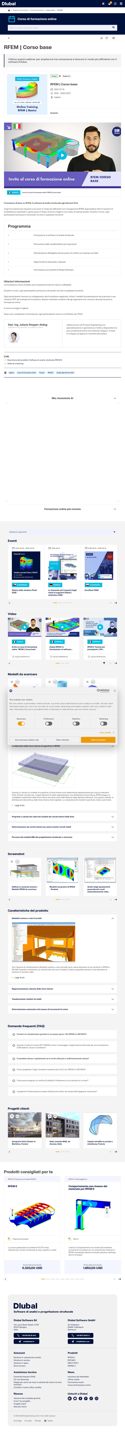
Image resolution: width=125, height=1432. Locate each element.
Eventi (12, 541)
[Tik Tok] (91, 1399)
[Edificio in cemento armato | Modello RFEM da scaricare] (25, 870)
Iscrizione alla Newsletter (78, 1377)
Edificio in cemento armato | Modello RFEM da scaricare (24, 888)
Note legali (18, 1421)
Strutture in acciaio (22, 1360)
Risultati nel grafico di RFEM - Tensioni (62, 888)
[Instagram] (97, 1399)
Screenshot (16, 854)
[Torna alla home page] (9, 3)
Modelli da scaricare (22, 674)
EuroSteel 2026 (92, 590)
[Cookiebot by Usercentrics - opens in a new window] (98, 691)
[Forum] (70, 1399)
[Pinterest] (86, 1399)
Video (12, 614)
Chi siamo (28, 1421)
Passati (54, 76)
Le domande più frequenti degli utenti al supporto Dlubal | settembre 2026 (62, 592)
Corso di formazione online (26, 373)
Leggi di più (20, 805)
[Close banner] (115, 691)
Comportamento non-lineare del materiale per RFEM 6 (87, 1187)
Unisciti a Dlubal (78, 1394)
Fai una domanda (21, 1379)
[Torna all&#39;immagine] (17, 682)
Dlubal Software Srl (25, 1320)
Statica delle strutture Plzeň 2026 (24, 591)
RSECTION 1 (73, 1363)
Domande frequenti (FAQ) (26, 1026)
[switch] (48, 723)
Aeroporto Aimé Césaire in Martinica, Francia (24, 1142)
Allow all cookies (98, 740)
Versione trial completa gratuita (27, 1398)
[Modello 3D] (12, 682)
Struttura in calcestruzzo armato (27, 1357)
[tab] (58, 899)
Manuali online (20, 1407)
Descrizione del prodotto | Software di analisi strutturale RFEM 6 (34, 360)
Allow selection (62, 740)
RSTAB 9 (71, 1360)
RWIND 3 (72, 1366)
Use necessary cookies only (27, 740)
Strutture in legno (21, 1363)
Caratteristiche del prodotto (28, 910)
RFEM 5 (50, 373)
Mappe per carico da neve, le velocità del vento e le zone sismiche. (38, 1383)
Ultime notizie (73, 1379)
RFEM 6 (12, 1186)
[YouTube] (75, 1399)
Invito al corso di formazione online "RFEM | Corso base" (41, 192)
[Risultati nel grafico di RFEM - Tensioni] (62, 870)
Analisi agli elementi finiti (65, 373)
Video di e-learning (15, 363)
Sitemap (38, 1421)
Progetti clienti (18, 1108)
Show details (105, 732)
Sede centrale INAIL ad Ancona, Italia (60, 1142)
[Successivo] (115, 602)
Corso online (50, 10)
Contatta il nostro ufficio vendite (27, 1387)
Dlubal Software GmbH (81, 1320)
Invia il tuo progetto (22, 1401)
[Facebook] (80, 1399)
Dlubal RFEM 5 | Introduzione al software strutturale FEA (60, 648)
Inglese (11, 373)
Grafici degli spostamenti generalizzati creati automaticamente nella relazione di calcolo (98, 889)
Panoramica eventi (76, 1382)
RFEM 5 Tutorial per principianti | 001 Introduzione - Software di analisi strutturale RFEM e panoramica (99, 648)
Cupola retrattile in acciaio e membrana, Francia (100, 1142)
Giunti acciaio (20, 1366)
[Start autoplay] (9, 603)
